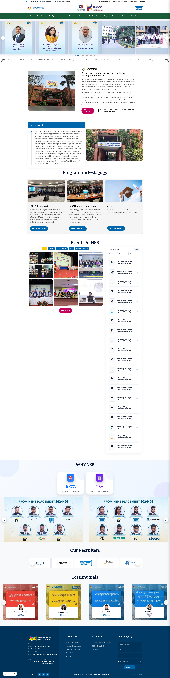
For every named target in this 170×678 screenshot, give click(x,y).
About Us (39, 16)
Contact (133, 16)
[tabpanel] (108, 92)
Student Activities (82, 248)
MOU (71, 248)
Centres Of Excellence (73, 646)
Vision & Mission (38, 125)
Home (32, 16)
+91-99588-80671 (33, 1)
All (44, 248)
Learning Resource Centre (120, 1)
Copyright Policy (136, 674)
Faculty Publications (73, 642)
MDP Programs (61, 248)
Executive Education (75, 16)
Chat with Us (11, 674)
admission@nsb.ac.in (49, 1)
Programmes (61, 16)
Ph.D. (109, 206)
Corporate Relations (110, 16)
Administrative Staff (73, 649)
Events (51, 248)
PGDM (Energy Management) (83, 206)
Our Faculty (50, 16)
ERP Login (142, 1)
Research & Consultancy (92, 16)
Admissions (124, 16)
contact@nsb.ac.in (65, 1)
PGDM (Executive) (39, 206)
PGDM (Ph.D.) (96, 649)
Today (136, 249)
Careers (69, 656)
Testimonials (133, 1)
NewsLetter (70, 653)
